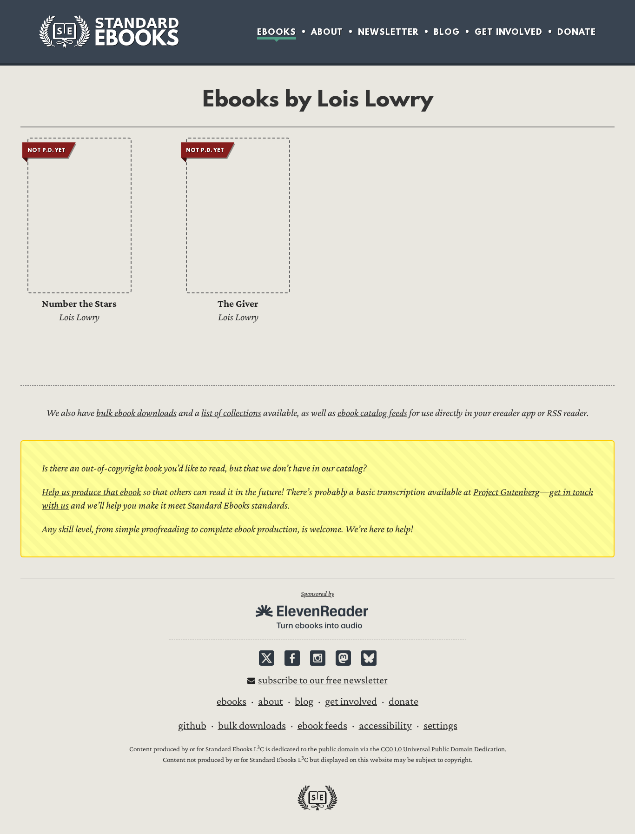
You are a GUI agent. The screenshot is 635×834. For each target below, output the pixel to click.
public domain (338, 749)
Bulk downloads (252, 726)
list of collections (231, 413)
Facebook (292, 658)
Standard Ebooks (109, 31)
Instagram (317, 658)
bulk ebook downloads (136, 413)
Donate (576, 32)
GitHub (192, 726)
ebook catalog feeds (372, 413)
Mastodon (343, 658)
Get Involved (508, 32)
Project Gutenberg (506, 492)
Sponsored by (317, 593)
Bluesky (369, 658)
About (327, 32)
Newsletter (388, 32)
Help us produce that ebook (91, 492)
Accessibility (385, 726)
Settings (440, 726)
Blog (447, 32)
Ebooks (276, 32)
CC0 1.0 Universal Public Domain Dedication (443, 749)
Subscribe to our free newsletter (323, 680)
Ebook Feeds (322, 726)
